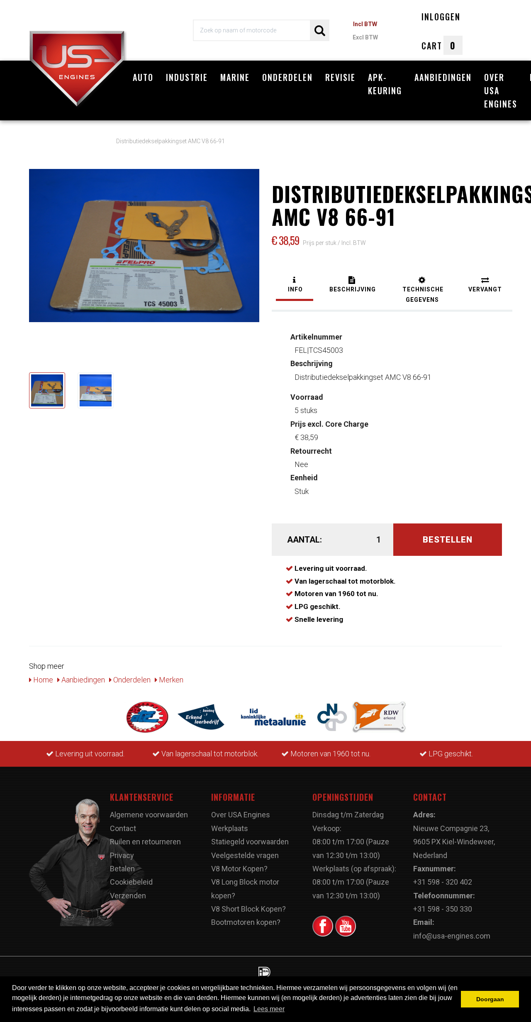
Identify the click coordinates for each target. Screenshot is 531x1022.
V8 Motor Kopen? (239, 868)
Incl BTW (365, 24)
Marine (235, 77)
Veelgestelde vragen (245, 855)
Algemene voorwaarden (149, 814)
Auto (143, 77)
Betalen (122, 868)
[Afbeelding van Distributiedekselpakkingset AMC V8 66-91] (47, 390)
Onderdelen (287, 77)
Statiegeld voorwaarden (250, 841)
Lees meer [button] (269, 1008)
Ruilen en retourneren (145, 841)
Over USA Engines (500, 90)
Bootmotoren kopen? (245, 922)
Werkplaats (229, 828)
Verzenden (128, 895)
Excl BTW (365, 37)
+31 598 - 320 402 (442, 882)
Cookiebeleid (131, 882)
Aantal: (304, 540)
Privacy (122, 855)
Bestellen (448, 540)
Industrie (187, 77)
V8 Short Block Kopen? (248, 909)
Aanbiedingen (443, 77)
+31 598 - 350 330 (442, 909)
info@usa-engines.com (451, 936)
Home (42, 679)
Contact (123, 828)
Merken (170, 679)
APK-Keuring (385, 84)
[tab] (294, 285)
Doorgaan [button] (490, 999)
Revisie (340, 77)
